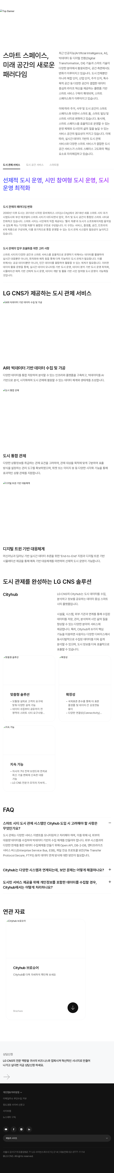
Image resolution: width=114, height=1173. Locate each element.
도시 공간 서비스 (35, 164)
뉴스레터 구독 (9, 1117)
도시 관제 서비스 (11, 164)
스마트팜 (54, 164)
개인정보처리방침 (11, 1092)
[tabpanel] (57, 601)
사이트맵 (7, 1111)
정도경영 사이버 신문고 (14, 1104)
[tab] (11, 165)
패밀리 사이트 (11, 1138)
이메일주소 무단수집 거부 (15, 1098)
